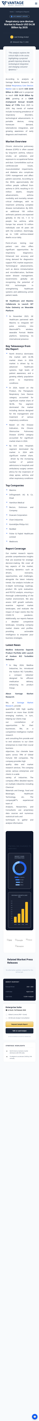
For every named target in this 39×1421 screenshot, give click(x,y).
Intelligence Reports (22, 12)
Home (12, 12)
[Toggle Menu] (36, 3)
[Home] (13, 3)
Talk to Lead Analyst (19, 1031)
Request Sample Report (19, 1024)
